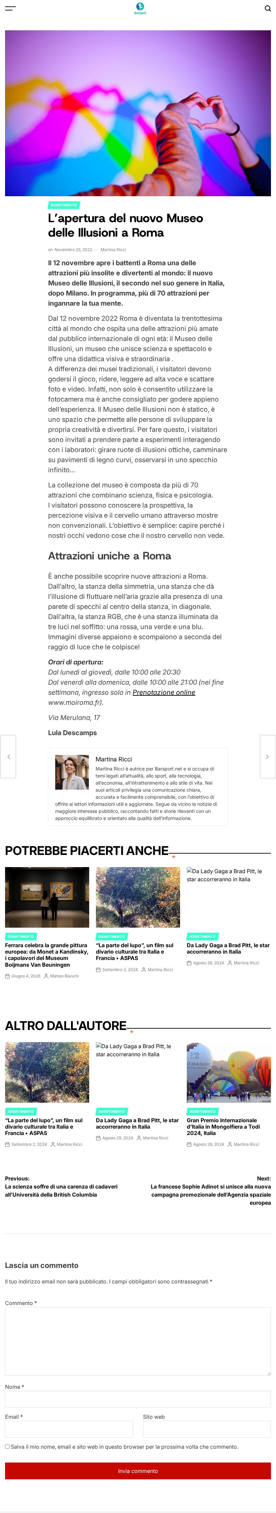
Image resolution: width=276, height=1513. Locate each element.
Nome (14, 1386)
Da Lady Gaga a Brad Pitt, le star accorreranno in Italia (228, 948)
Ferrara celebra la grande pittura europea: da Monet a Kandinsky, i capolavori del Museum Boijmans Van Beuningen (47, 955)
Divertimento (63, 205)
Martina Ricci (113, 249)
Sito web (154, 1416)
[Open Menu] (10, 8)
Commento (21, 1303)
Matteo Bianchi (64, 975)
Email (14, 1416)
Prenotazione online (164, 692)
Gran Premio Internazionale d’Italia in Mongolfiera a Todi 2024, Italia (223, 1126)
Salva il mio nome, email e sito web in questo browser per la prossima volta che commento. (124, 1446)
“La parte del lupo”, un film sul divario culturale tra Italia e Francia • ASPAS (134, 951)
